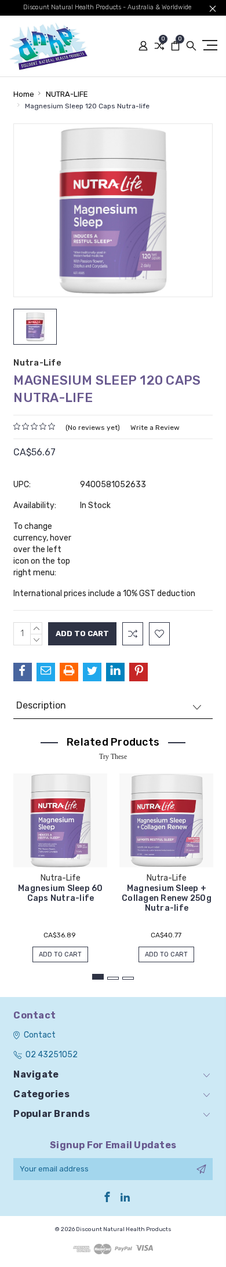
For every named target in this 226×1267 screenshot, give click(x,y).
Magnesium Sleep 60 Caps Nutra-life (60, 893)
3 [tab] (128, 978)
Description (41, 705)
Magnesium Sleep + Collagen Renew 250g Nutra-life (167, 898)
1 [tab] (98, 977)
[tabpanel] (61, 862)
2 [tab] (113, 978)
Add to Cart (60, 954)
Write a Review (155, 427)
